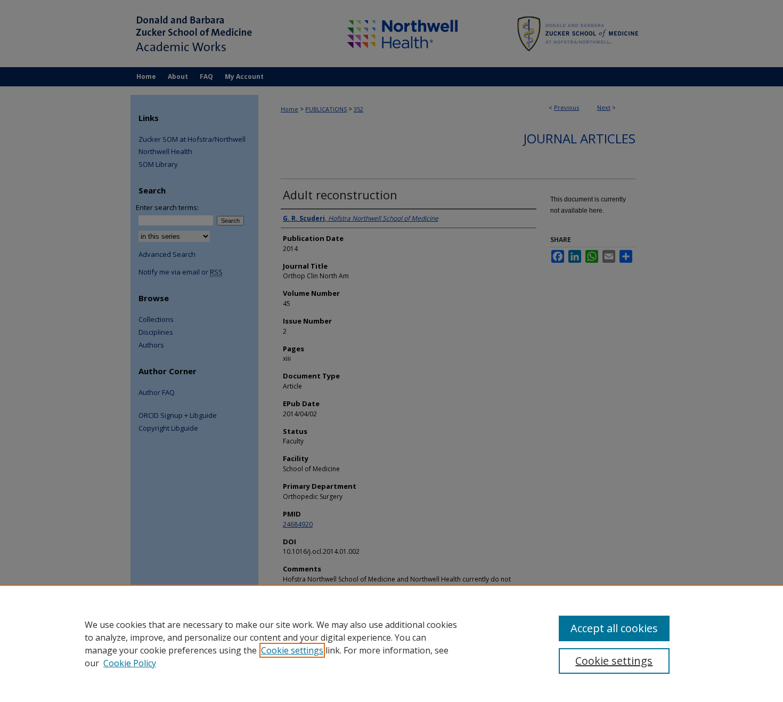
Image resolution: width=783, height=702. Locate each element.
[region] (391, 643)
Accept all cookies (614, 628)
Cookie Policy (129, 663)
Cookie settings (292, 650)
